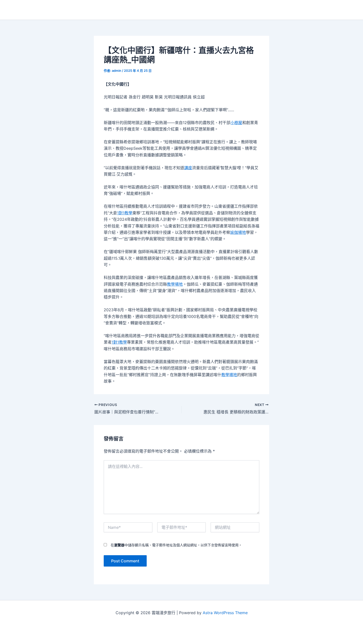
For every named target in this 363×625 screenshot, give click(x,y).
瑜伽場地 (238, 232)
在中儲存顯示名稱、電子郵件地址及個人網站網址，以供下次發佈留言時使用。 (176, 545)
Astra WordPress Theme (225, 612)
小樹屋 (236, 122)
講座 (188, 167)
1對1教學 (124, 212)
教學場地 (175, 284)
